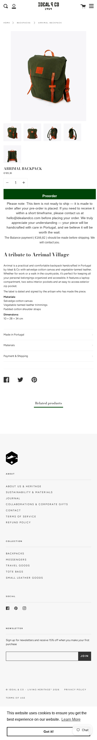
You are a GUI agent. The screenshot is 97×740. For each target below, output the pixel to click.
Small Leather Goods (24, 577)
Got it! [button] (49, 731)
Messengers (16, 559)
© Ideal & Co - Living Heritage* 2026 (33, 689)
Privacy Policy (75, 689)
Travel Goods (18, 565)
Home (7, 23)
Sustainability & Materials (29, 492)
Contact (13, 510)
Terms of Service (21, 516)
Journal (13, 498)
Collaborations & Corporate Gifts (37, 504)
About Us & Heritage (23, 486)
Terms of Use (15, 698)
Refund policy (18, 522)
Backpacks (24, 23)
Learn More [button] (71, 719)
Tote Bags (14, 571)
